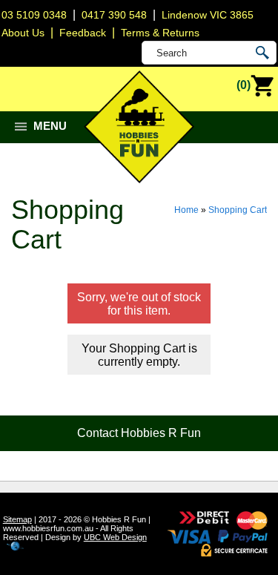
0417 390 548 (114, 15)
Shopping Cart (237, 210)
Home (186, 210)
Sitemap (17, 519)
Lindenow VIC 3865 (208, 15)
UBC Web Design (115, 537)
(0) (243, 85)
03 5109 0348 (34, 15)
